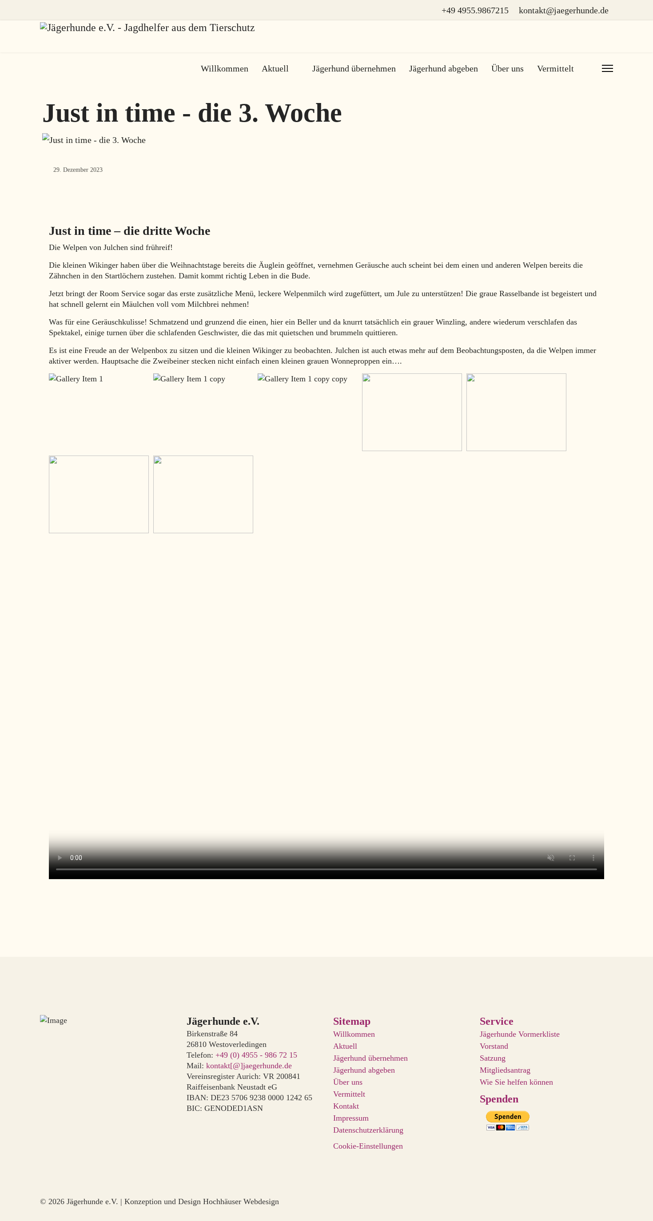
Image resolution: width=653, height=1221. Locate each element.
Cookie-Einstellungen (368, 1146)
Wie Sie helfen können (516, 1082)
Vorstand (494, 1046)
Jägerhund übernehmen (354, 68)
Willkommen (224, 68)
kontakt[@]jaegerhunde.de (249, 1065)
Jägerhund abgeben (443, 68)
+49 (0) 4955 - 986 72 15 (256, 1055)
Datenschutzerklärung (368, 1130)
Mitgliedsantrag (505, 1070)
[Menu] (607, 68)
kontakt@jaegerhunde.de (564, 10)
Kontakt (346, 1106)
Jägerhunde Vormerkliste (520, 1034)
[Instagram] (59, 10)
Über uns (507, 68)
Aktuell (275, 68)
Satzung (493, 1058)
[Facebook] (43, 10)
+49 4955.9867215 (475, 10)
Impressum (351, 1118)
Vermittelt (349, 1094)
